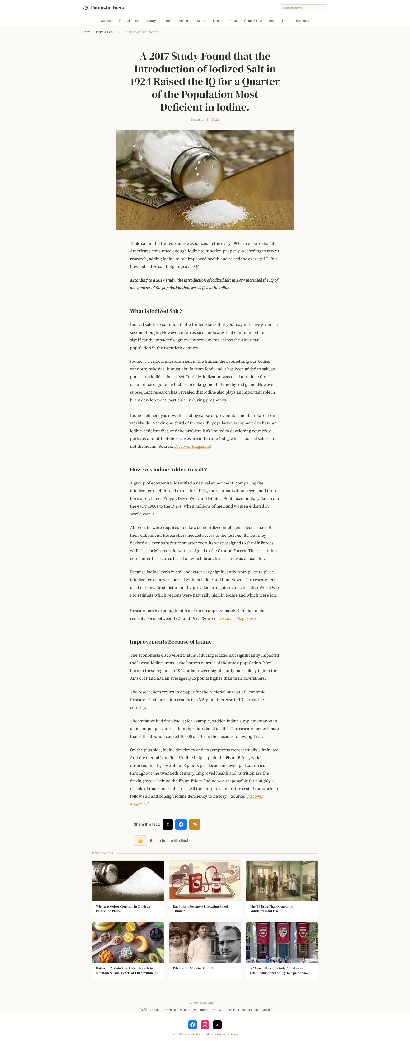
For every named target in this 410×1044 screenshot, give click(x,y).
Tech (272, 21)
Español (155, 1009)
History (150, 21)
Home (87, 32)
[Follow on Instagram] (205, 1024)
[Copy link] (194, 824)
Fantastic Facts (193, 1034)
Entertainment (129, 21)
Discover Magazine (192, 446)
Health (217, 21)
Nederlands (250, 1009)
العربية (222, 1009)
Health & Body (104, 32)
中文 (213, 1009)
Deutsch (184, 1009)
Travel (233, 21)
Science (106, 21)
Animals (184, 21)
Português (200, 1009)
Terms (221, 1034)
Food (285, 21)
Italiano (234, 1009)
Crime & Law (253, 21)
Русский (266, 1009)
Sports (201, 21)
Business (302, 21)
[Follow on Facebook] (192, 1024)
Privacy (233, 1034)
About (210, 1034)
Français (170, 1009)
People (167, 21)
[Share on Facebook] (181, 824)
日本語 (143, 1009)
